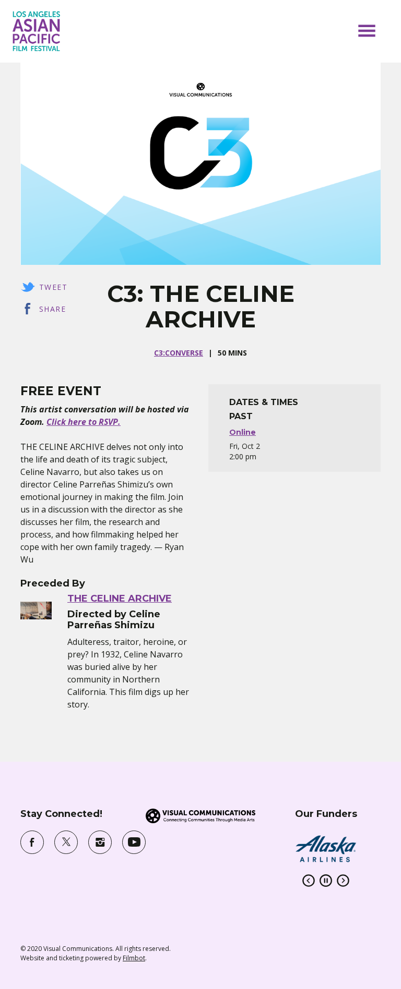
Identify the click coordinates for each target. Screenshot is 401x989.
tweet (53, 287)
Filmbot (134, 958)
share (52, 309)
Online (242, 432)
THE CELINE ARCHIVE (119, 598)
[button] (367, 31)
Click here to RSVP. (83, 422)
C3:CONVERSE (178, 353)
